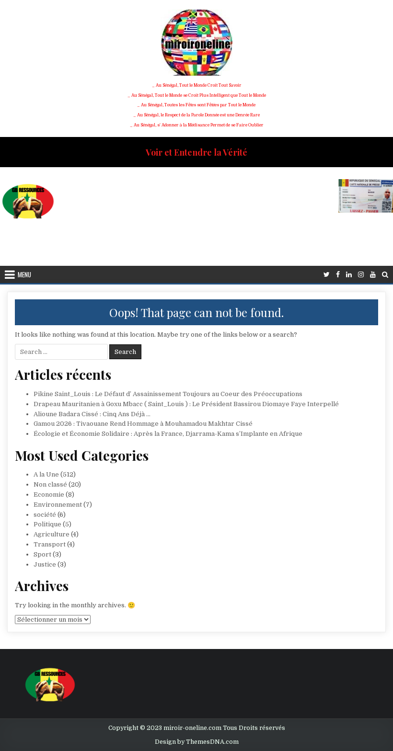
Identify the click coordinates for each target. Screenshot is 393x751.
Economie (49, 494)
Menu (24, 274)
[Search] (385, 275)
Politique (47, 524)
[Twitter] (327, 275)
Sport (42, 554)
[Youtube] (373, 275)
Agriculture (51, 534)
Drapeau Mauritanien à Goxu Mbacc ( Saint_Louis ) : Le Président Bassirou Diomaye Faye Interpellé (186, 404)
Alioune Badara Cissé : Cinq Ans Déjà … (92, 414)
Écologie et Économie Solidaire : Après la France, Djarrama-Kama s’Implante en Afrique (168, 433)
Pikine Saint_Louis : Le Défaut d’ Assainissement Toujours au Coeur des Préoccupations (168, 394)
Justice (45, 564)
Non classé (50, 484)
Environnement (58, 504)
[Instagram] (361, 275)
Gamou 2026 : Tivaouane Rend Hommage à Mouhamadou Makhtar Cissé (143, 423)
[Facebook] (338, 275)
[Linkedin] (349, 275)
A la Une (46, 474)
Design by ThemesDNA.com (197, 742)
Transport (50, 544)
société (45, 514)
